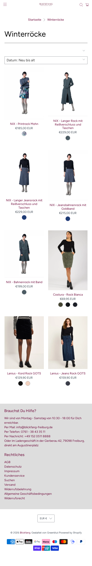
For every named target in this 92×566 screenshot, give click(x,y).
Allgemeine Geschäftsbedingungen (28, 494)
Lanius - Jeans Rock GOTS (68, 373)
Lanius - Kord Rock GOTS (24, 373)
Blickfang (25, 532)
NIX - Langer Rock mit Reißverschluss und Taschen (68, 124)
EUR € (43, 518)
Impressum (11, 471)
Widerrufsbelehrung (17, 489)
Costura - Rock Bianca (68, 294)
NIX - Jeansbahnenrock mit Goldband (68, 207)
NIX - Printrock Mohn (24, 124)
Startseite (34, 19)
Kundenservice (14, 476)
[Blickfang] (46, 5)
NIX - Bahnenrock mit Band (24, 282)
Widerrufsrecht (14, 498)
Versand (9, 485)
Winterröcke (55, 19)
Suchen (9, 480)
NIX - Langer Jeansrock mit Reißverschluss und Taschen (24, 203)
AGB (7, 462)
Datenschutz (13, 466)
